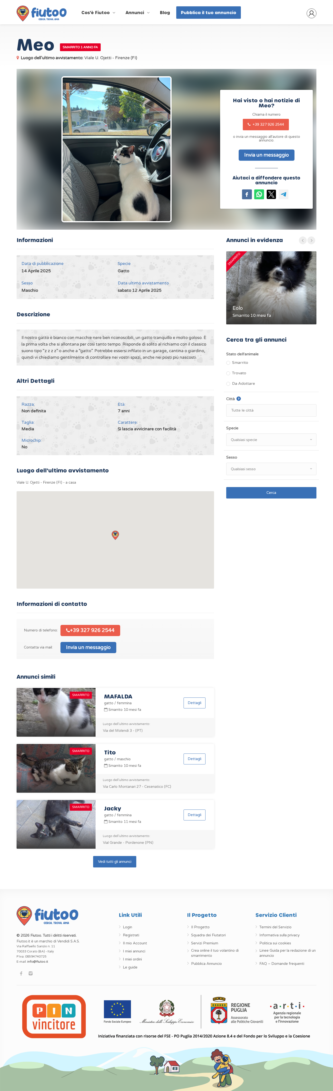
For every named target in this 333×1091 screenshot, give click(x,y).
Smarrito (240, 362)
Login (127, 927)
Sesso (231, 457)
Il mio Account (135, 943)
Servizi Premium (204, 943)
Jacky (112, 808)
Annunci (135, 12)
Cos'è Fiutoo (96, 12)
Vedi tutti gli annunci (114, 861)
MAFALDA (118, 696)
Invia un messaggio (88, 647)
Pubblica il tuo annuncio (208, 12)
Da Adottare (243, 383)
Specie (232, 428)
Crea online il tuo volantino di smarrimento (215, 953)
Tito (110, 752)
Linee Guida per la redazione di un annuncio (287, 953)
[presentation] (303, 240)
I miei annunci (134, 951)
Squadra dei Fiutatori (208, 935)
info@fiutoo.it (37, 962)
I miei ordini (132, 959)
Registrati (131, 935)
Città (244, 398)
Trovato (239, 373)
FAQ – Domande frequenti (281, 963)
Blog (165, 12)
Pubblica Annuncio (206, 963)
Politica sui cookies (275, 943)
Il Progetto (200, 927)
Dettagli (194, 703)
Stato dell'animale (242, 354)
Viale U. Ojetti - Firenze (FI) (79, 57)
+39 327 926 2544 (268, 124)
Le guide (130, 967)
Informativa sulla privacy (279, 935)
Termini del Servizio (275, 927)
